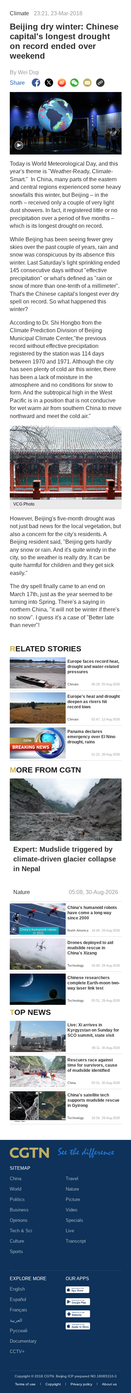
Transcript (76, 1241)
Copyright (53, 1384)
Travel (72, 1178)
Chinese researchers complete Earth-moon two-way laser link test (93, 983)
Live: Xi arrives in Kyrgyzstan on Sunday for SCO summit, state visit (93, 1030)
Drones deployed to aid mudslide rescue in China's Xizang (90, 948)
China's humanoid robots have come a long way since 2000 (92, 912)
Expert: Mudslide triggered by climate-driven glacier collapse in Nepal (64, 859)
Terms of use (26, 1384)
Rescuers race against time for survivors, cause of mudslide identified (92, 1065)
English (17, 1289)
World (15, 1189)
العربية (16, 1320)
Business (19, 1209)
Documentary (23, 1341)
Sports (16, 1251)
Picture (73, 1199)
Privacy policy (82, 1384)
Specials (74, 1220)
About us (109, 1384)
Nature (72, 1189)
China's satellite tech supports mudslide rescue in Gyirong (93, 1100)
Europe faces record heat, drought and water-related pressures (93, 666)
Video (71, 1209)
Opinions (19, 1220)
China (15, 1178)
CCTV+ (17, 1351)
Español (18, 1299)
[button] (19, 145)
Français (18, 1309)
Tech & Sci (21, 1230)
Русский (18, 1330)
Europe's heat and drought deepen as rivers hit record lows (93, 701)
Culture (17, 1241)
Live (70, 1230)
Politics (17, 1199)
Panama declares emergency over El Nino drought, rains (91, 736)
